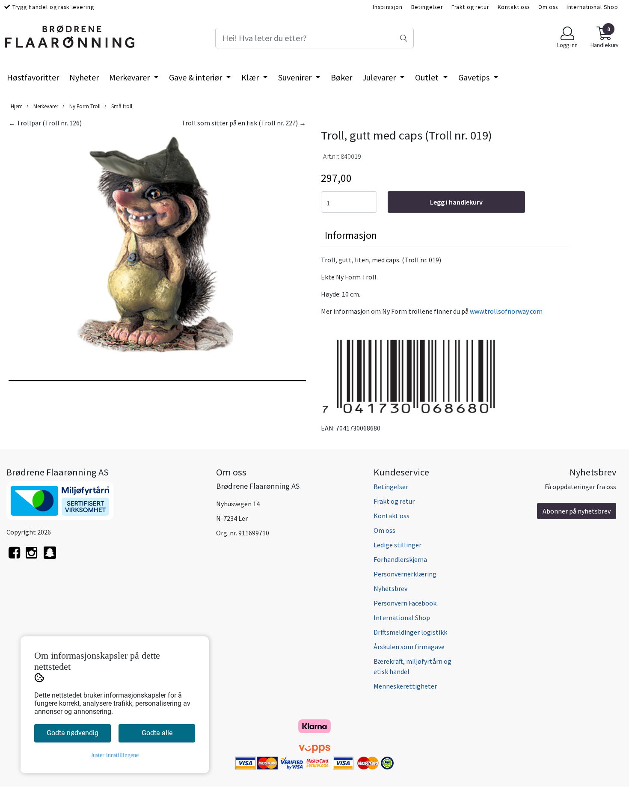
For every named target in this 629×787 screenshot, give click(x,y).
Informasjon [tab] (351, 235)
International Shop (592, 7)
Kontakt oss (514, 7)
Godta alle (157, 733)
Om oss (548, 7)
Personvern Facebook (405, 603)
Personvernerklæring (405, 574)
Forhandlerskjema (400, 559)
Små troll (121, 106)
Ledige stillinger (397, 545)
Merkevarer (130, 77)
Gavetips (474, 77)
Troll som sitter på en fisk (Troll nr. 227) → (243, 123)
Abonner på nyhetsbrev (577, 511)
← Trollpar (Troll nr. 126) (45, 123)
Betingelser (427, 7)
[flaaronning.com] (50, 557)
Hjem (17, 106)
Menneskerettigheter (405, 686)
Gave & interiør (196, 77)
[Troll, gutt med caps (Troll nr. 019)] (157, 245)
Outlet (427, 77)
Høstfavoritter (33, 77)
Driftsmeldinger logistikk (410, 632)
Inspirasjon (387, 7)
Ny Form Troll (84, 106)
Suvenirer (295, 77)
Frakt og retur (470, 7)
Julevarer (380, 77)
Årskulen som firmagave (409, 646)
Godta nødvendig (72, 733)
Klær (251, 77)
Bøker (341, 77)
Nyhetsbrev (390, 588)
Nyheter (84, 77)
